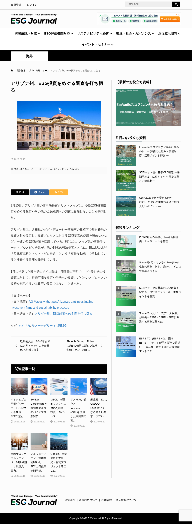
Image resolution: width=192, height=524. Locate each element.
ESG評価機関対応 (57, 33)
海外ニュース (27, 169)
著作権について (88, 499)
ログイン (32, 4)
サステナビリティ (62, 169)
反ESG (75, 169)
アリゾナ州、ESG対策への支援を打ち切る (63, 313)
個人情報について (126, 499)
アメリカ (47, 169)
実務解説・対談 (26, 33)
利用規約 (106, 499)
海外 (29, 56)
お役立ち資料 (167, 33)
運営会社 (70, 499)
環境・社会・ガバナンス (133, 33)
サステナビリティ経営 (93, 33)
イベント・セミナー (96, 44)
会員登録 (16, 4)
